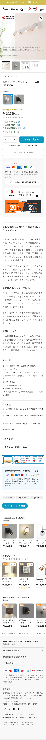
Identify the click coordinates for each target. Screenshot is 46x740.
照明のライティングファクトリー (21, 722)
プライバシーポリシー (26, 714)
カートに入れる (32, 139)
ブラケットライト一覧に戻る (14, 506)
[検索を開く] (21, 9)
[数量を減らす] (6, 139)
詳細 (19, 122)
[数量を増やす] (14, 139)
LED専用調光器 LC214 (29, 392)
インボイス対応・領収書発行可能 (24, 182)
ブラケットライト (11, 76)
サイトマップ (33, 717)
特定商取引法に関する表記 (14, 717)
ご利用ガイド (8, 714)
